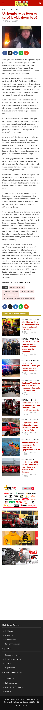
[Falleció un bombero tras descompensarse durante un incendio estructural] (11, 326)
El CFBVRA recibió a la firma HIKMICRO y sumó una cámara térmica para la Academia (31, 347)
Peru (32, 459)
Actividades (9, 679)
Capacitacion (10, 668)
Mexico (33, 400)
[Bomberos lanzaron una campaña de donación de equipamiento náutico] (11, 447)
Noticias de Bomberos (11, 295)
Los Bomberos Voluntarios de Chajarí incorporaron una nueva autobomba (31, 367)
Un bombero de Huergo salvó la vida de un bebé (19, 299)
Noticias (5, 10)
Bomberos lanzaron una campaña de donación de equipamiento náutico (31, 446)
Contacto (9, 635)
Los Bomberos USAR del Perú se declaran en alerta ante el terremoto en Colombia (30, 467)
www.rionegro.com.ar (22, 282)
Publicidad (9, 631)
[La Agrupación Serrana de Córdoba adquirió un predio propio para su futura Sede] (11, 427)
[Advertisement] (21, 589)
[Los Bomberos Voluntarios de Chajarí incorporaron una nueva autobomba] (11, 368)
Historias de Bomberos (14, 687)
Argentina (15, 10)
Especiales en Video (12, 655)
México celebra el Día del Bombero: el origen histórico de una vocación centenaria (31, 406)
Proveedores (10, 640)
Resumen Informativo (13, 659)
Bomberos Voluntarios (11, 291)
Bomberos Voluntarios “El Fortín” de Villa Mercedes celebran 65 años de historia (31, 386)
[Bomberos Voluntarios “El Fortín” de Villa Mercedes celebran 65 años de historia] (11, 387)
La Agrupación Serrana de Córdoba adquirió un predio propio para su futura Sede (31, 426)
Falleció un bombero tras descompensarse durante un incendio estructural (30, 325)
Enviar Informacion (12, 644)
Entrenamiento (11, 683)
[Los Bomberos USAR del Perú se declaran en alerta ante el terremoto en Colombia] (11, 467)
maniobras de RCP (27, 291)
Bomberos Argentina (17, 287)
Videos (8, 663)
